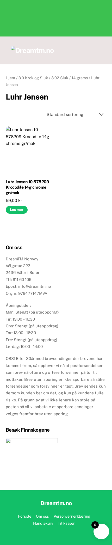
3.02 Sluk (59, 78)
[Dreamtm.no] (32, 50)
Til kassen (66, 523)
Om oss (42, 516)
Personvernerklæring (72, 516)
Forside (24, 516)
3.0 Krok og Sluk (33, 78)
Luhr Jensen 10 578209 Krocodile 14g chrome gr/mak (27, 187)
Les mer (16, 209)
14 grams (80, 78)
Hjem (10, 78)
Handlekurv (43, 523)
